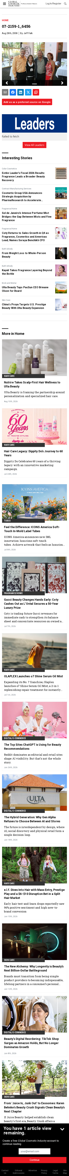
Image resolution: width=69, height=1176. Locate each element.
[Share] (13, 92)
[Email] (5, 92)
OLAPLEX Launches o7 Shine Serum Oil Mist (33, 676)
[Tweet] (28, 92)
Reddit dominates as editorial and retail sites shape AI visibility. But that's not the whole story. (33, 758)
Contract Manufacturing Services (16, 189)
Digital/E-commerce (15, 738)
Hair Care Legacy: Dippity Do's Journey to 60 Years (33, 453)
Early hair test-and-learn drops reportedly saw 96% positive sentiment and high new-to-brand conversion (34, 907)
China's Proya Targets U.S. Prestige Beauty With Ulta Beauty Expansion (24, 306)
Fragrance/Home (9, 209)
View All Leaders (34, 145)
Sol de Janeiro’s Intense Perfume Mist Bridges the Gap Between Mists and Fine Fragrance (27, 216)
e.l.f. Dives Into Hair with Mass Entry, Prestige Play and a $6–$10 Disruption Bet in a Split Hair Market (34, 894)
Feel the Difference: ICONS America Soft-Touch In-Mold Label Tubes (32, 529)
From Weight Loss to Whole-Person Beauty (24, 255)
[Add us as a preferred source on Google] (36, 92)
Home (5, 20)
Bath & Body (7, 249)
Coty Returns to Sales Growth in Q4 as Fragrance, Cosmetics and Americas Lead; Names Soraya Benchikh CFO (25, 236)
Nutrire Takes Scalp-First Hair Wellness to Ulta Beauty (32, 384)
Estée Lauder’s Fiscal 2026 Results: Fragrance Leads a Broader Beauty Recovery (23, 176)
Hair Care (9, 376)
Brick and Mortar (9, 283)
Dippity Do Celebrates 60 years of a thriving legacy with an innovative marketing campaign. (32, 465)
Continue (34, 1159)
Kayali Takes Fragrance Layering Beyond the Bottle (27, 272)
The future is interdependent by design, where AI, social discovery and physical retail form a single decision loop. (34, 830)
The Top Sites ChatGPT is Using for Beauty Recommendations (32, 746)
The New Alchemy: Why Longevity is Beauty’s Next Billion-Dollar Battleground (34, 968)
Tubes (7, 520)
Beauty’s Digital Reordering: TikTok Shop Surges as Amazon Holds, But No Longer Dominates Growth (31, 1043)
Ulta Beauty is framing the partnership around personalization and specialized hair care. (34, 394)
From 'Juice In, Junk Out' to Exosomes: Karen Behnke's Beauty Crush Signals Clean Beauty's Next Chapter (34, 1107)
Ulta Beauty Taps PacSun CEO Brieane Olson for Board (25, 289)
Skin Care (6, 300)
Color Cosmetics (9, 169)
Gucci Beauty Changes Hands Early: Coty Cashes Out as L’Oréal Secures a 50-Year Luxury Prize (31, 603)
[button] (7, 83)
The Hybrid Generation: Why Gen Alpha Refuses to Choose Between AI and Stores (32, 819)
